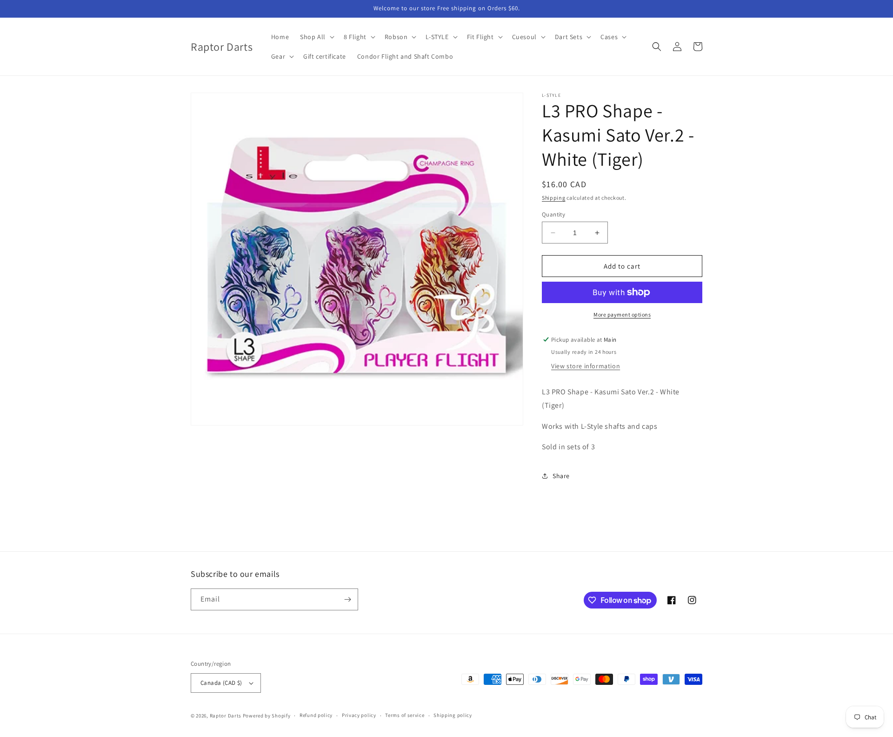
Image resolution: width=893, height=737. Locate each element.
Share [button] (561, 476)
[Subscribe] (347, 599)
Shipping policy (452, 715)
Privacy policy (359, 715)
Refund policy (316, 715)
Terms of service (404, 715)
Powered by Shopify (267, 715)
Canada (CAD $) (221, 683)
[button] (316, 37)
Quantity (553, 214)
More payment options (622, 314)
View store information (585, 366)
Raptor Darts (225, 715)
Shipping (554, 197)
